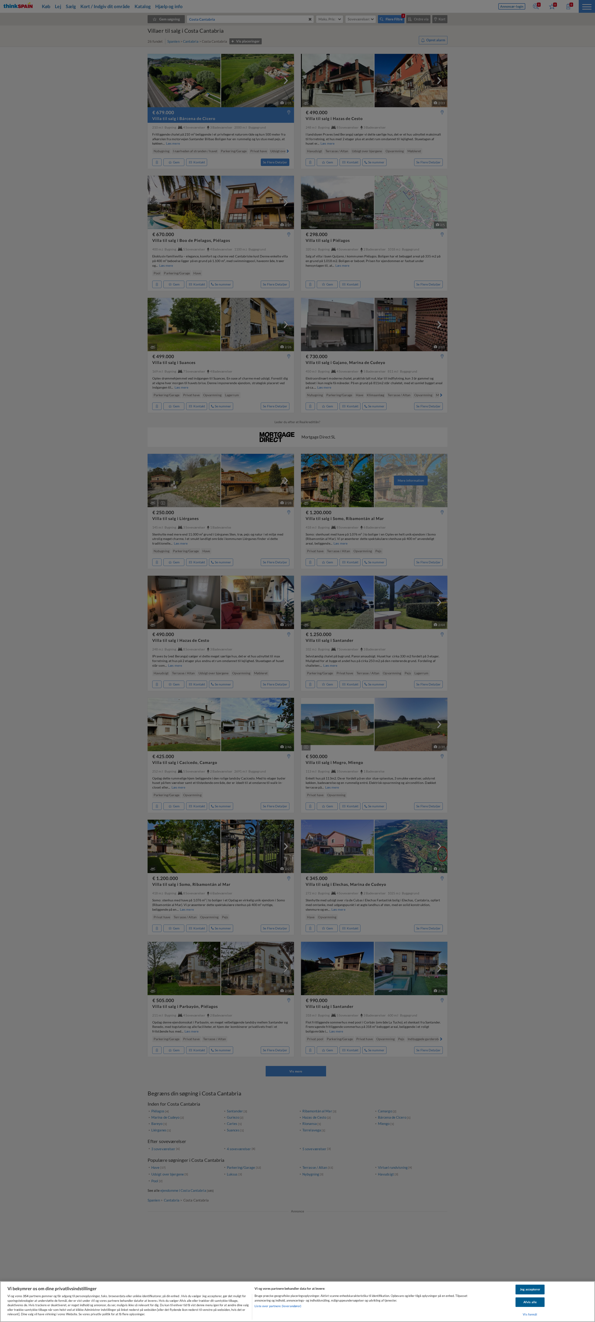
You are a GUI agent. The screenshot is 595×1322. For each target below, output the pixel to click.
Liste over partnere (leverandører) (278, 1306)
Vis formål (530, 1314)
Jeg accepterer (530, 1289)
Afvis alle (530, 1302)
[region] (297, 1301)
